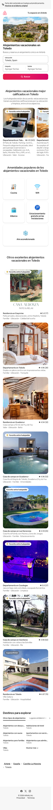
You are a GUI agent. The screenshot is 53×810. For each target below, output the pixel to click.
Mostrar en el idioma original (16, 6)
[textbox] (14, 69)
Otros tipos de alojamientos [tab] (14, 718)
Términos (31, 798)
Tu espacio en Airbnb (37, 13)
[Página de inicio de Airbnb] (5, 13)
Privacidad (21, 798)
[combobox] (25, 60)
